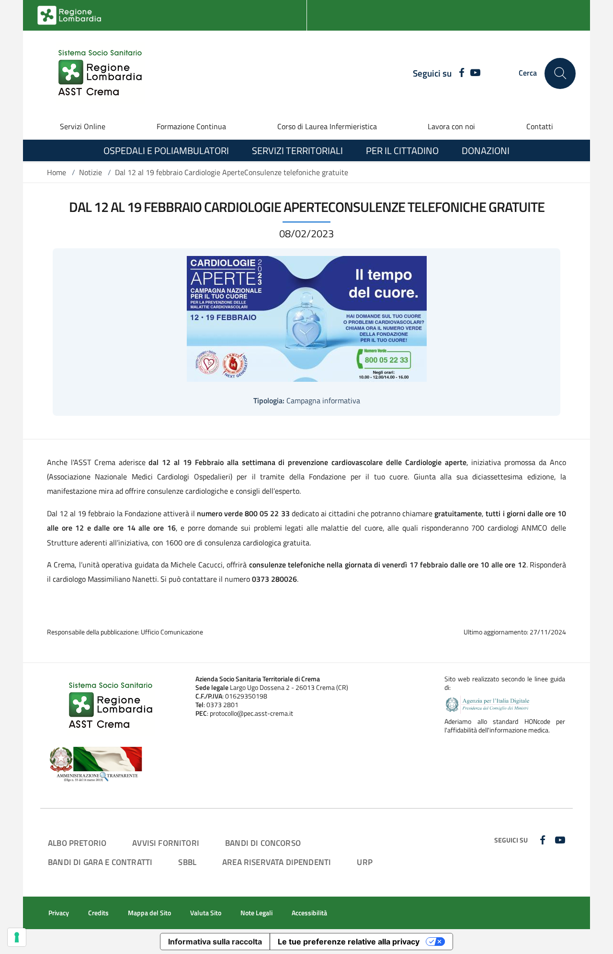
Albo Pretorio (77, 842)
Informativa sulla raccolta (215, 941)
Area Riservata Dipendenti (276, 861)
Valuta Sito (205, 913)
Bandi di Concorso (263, 842)
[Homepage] (94, 73)
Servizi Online (82, 126)
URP (365, 861)
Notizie (90, 172)
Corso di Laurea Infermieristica (327, 126)
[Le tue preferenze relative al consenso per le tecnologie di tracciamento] (17, 937)
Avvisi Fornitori (165, 842)
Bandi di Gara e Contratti (100, 861)
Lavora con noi (451, 126)
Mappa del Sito (149, 913)
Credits (98, 913)
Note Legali (256, 913)
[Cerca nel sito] (560, 73)
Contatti (539, 126)
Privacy (58, 913)
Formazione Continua (191, 126)
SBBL (187, 861)
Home (56, 172)
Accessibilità (309, 913)
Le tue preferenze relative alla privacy (349, 941)
